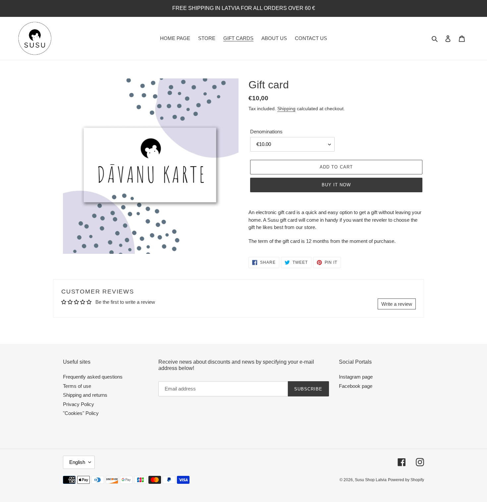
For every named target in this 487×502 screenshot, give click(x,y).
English (77, 462)
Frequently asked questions (93, 377)
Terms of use (77, 386)
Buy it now (336, 184)
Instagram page (356, 377)
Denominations (266, 131)
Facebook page (355, 386)
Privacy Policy (78, 404)
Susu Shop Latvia (371, 480)
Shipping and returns (85, 395)
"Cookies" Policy (81, 413)
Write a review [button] (396, 304)
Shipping (286, 108)
